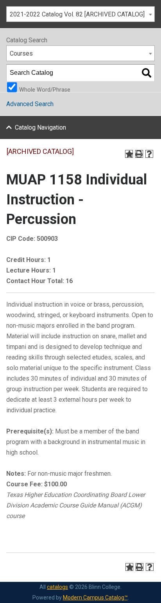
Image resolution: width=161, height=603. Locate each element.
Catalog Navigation (40, 127)
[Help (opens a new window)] (149, 154)
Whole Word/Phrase (44, 89)
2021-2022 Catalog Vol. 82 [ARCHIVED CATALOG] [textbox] (77, 14)
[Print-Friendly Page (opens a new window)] (139, 154)
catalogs (57, 587)
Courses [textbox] (21, 53)
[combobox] (80, 14)
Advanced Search (30, 104)
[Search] (146, 72)
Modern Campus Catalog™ (95, 597)
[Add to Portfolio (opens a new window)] (129, 154)
